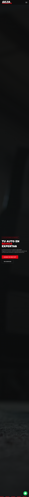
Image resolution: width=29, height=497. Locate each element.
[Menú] (26, 2)
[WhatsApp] (25, 493)
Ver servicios (7, 261)
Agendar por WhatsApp (10, 257)
